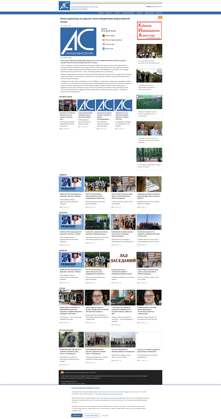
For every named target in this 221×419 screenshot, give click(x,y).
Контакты (159, 13)
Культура (104, 29)
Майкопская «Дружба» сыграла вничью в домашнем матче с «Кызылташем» (147, 114)
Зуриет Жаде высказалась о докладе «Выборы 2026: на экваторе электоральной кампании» (97, 309)
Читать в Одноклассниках (113, 40)
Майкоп (63, 175)
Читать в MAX (109, 44)
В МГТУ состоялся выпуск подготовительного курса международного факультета (95, 196)
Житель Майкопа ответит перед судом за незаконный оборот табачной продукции (122, 196)
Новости (109, 13)
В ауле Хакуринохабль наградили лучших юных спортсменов (85, 115)
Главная (101, 13)
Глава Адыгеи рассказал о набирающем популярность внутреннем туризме (146, 87)
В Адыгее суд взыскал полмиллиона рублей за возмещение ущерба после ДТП (122, 272)
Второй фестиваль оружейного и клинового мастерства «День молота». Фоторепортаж (70, 351)
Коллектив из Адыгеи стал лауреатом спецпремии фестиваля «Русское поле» (149, 234)
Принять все (77, 415)
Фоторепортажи (128, 13)
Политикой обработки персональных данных (109, 394)
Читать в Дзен (109, 35)
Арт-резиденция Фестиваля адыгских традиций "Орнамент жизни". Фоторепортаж (96, 351)
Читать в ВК (109, 48)
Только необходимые (91, 415)
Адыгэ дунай (149, 13)
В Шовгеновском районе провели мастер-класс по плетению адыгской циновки (122, 234)
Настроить (105, 415)
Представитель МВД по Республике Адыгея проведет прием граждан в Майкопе (149, 196)
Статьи (117, 13)
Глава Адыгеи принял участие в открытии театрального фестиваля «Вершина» (148, 140)
